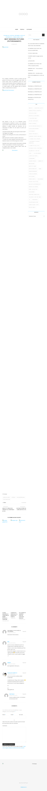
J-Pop (30, 153)
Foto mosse (32, 131)
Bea (8, 641)
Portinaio (11, 694)
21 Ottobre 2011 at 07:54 (11, 642)
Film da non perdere (34, 128)
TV (29, 199)
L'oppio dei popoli (33, 155)
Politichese (32, 176)
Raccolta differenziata (21, 497)
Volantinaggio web (33, 202)
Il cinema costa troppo (34, 138)
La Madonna (32, 158)
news (40, 168)
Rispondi (24, 631)
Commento (4, 725)
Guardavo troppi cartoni (35, 136)
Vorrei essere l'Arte (18, 37)
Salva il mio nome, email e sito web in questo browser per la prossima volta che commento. (13, 722)
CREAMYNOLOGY (38, 86)
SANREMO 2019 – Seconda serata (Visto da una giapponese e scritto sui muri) (36, 75)
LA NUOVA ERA (31, 60)
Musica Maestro (33, 168)
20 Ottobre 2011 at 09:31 (11, 663)
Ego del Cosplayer (33, 120)
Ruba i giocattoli (33, 189)
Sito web (21, 714)
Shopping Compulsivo (34, 194)
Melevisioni (31, 163)
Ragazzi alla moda (33, 186)
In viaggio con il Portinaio (35, 148)
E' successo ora (33, 118)
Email (12, 714)
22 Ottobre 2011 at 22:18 (11, 632)
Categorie (29, 29)
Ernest (9, 662)
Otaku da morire (33, 173)
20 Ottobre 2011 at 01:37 (11, 674)
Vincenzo (30, 94)
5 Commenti (23, 502)
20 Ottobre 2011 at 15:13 (13, 695)
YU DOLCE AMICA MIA (32, 53)
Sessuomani (32, 191)
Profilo (22, 29)
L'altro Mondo (37, 153)
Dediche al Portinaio (34, 115)
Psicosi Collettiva (33, 181)
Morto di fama (32, 166)
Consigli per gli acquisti (35, 110)
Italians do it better (8, 35)
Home (16, 29)
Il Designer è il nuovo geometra (34, 142)
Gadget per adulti (33, 133)
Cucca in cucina (32, 113)
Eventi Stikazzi (32, 123)
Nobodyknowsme (33, 171)
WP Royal (26, 782)
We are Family (32, 207)
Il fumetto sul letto (34, 145)
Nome (4, 714)
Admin (4, 502)
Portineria (17, 35)
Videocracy (35, 199)
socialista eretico (12, 672)
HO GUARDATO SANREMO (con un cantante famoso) (22, 615)
